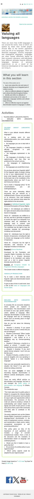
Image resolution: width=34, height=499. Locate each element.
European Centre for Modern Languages (15, 17)
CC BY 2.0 (9, 463)
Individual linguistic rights (21, 204)
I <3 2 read (21, 461)
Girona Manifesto (17, 249)
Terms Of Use (22, 494)
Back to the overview (25, 24)
